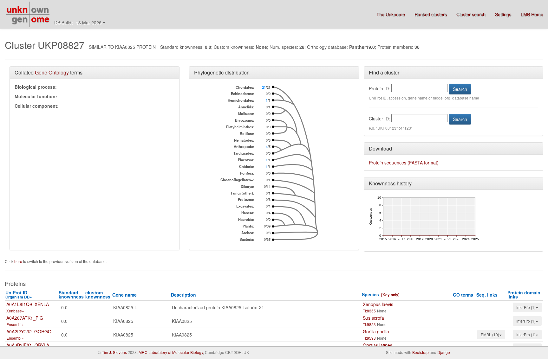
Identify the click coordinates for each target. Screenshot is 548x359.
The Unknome (390, 14)
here (18, 261)
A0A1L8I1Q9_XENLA (27, 304)
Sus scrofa (373, 318)
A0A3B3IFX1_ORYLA (27, 345)
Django (443, 352)
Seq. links (487, 295)
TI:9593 (369, 338)
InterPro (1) (526, 307)
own (40, 9)
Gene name (124, 295)
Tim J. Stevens (114, 352)
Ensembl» (15, 324)
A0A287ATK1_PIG (24, 318)
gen (20, 18)
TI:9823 (369, 324)
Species (370, 294)
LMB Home (532, 14)
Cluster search (471, 14)
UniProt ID (18, 294)
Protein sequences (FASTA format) (404, 162)
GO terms (463, 295)
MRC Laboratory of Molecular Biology (171, 352)
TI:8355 (369, 310)
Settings (503, 14)
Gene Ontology (52, 72)
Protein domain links (523, 294)
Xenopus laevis (378, 304)
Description (183, 295)
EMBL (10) (490, 334)
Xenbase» (15, 310)
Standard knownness (71, 294)
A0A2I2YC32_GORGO (28, 331)
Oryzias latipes (377, 345)
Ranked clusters (430, 14)
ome (40, 18)
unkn (17, 9)
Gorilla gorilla (376, 331)
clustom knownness (97, 294)
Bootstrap (420, 352)
